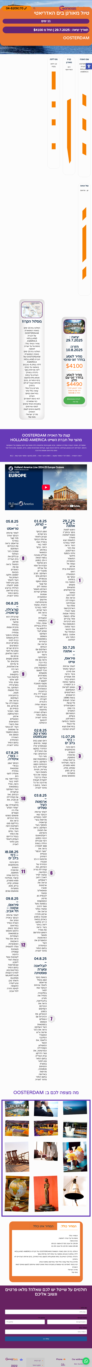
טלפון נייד (41, 1318)
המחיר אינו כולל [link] (43, 1226)
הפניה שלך (83, 1328)
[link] (89, 66)
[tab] (68, 1226)
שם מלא (83, 1308)
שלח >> (46, 1339)
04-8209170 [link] (14, 8)
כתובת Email (81, 1318)
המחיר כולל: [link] (68, 1226)
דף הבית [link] (37, 1361)
